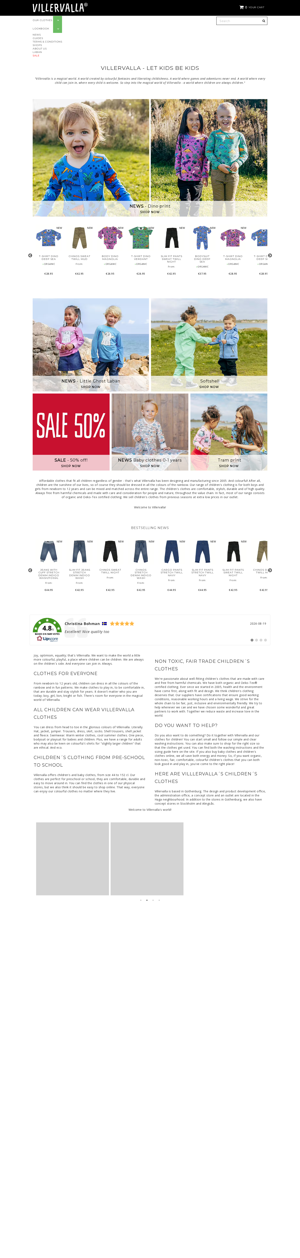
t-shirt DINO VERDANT (141, 257)
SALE (36, 55)
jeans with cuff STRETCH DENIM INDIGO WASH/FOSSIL (48, 573)
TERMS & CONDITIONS (47, 41)
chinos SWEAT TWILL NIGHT (110, 571)
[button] (252, 7)
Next (269, 255)
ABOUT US (40, 48)
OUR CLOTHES (42, 20)
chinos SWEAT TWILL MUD (79, 257)
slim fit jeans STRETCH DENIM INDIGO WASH (79, 573)
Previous (30, 255)
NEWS (37, 34)
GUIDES (38, 38)
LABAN (37, 52)
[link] (150, 630)
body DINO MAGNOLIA (110, 257)
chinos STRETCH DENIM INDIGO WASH (141, 573)
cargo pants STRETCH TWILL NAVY (172, 572)
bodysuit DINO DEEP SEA (202, 259)
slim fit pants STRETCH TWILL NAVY (202, 572)
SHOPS (37, 45)
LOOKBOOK (41, 28)
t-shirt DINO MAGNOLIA (233, 257)
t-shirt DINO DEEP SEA (48, 257)
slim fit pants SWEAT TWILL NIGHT (171, 259)
